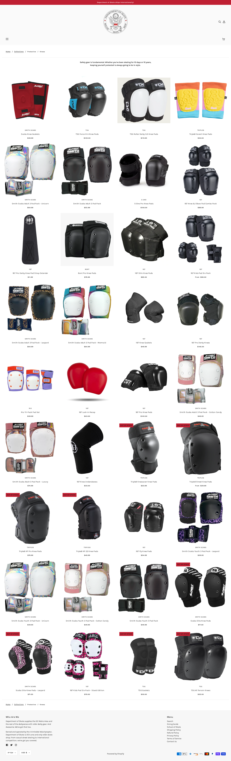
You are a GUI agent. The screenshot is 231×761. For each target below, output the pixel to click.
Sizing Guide (172, 724)
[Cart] (224, 39)
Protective (31, 52)
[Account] (224, 21)
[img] (220, 21)
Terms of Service (174, 738)
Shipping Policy (174, 730)
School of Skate (174, 727)
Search (170, 721)
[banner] (115, 21)
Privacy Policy (173, 735)
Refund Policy (173, 733)
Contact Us (172, 741)
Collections (19, 51)
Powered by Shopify (115, 754)
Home (8, 51)
